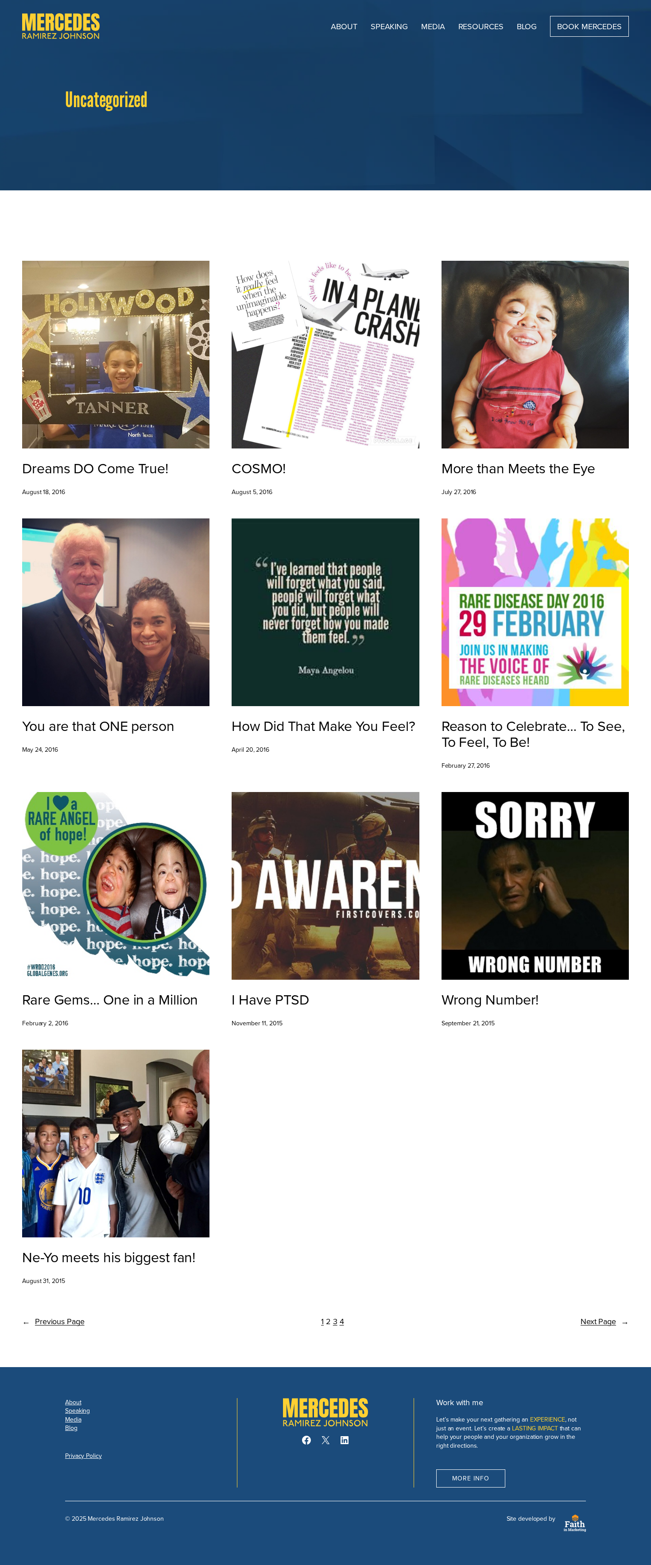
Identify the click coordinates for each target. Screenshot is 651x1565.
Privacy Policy (83, 1455)
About (73, 1402)
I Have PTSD (270, 999)
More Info (470, 1478)
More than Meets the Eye (519, 468)
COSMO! (258, 468)
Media (73, 1419)
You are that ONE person (98, 726)
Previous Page (53, 1321)
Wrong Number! (490, 999)
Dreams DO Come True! (95, 468)
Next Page (605, 1321)
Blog (71, 1427)
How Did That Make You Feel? (323, 726)
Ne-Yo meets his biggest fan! (108, 1257)
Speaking (77, 1410)
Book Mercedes (589, 26)
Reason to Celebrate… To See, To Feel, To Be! (533, 734)
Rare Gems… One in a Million (110, 999)
